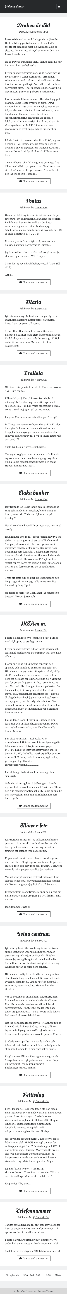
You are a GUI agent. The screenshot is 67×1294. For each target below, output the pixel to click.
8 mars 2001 (41, 308)
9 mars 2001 (41, 207)
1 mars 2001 (41, 940)
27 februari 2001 (41, 1101)
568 (38, 1275)
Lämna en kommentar (35, 181)
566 (25, 1275)
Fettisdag (33, 1095)
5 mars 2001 (41, 630)
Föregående (12, 1275)
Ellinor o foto (33, 826)
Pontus (33, 201)
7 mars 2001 (41, 379)
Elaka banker (33, 493)
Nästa (58, 1275)
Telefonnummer (33, 1211)
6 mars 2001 (41, 499)
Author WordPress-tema (24, 1291)
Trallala (33, 373)
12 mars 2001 (41, 31)
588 (48, 1275)
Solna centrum (33, 934)
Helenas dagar (14, 6)
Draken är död (33, 25)
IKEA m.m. (33, 624)
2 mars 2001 (41, 832)
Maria (33, 302)
